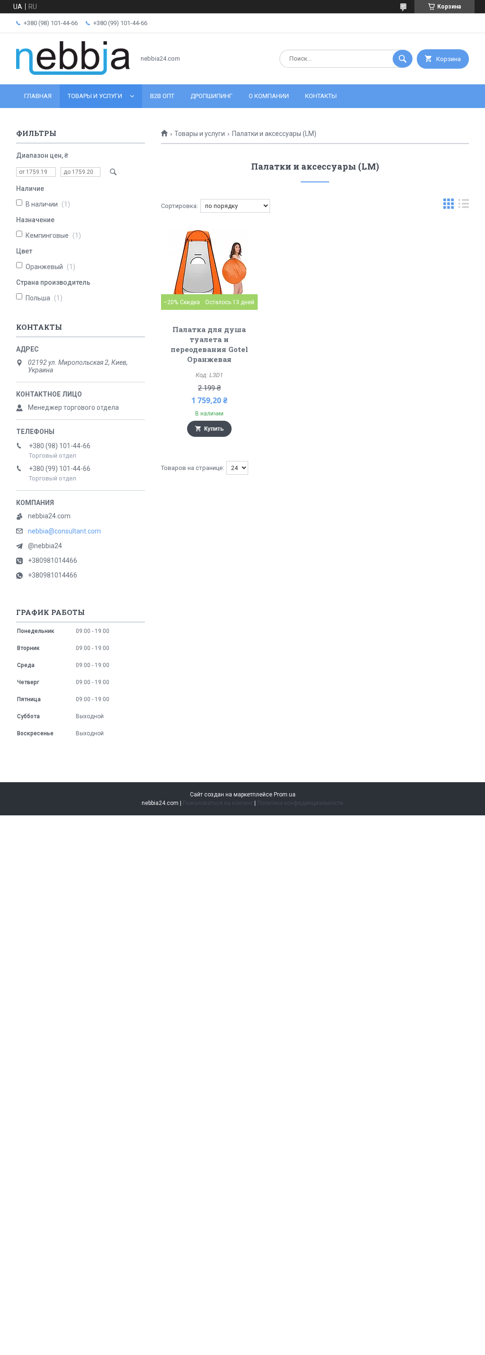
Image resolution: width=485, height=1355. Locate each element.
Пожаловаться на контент (218, 803)
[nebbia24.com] (73, 72)
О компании (269, 95)
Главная (38, 95)
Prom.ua (285, 794)
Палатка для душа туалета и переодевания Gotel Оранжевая (209, 344)
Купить (214, 428)
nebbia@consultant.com (64, 531)
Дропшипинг (211, 95)
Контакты (321, 95)
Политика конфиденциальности (300, 803)
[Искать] (403, 59)
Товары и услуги (95, 95)
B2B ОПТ (162, 95)
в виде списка (463, 206)
